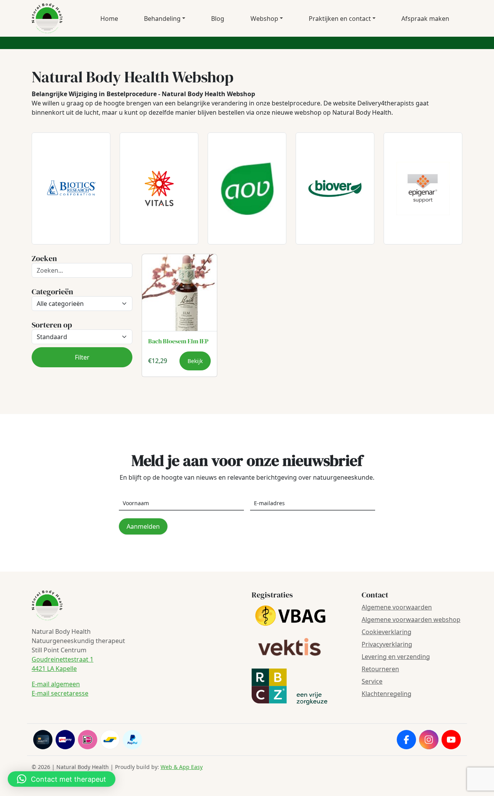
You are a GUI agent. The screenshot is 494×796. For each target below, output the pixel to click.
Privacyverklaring (387, 644)
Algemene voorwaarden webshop (411, 619)
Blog (217, 18)
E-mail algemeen (56, 684)
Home (109, 18)
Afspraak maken (425, 18)
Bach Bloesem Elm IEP (178, 341)
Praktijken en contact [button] (340, 18)
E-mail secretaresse (60, 693)
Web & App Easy (182, 767)
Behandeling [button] (162, 18)
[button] (61, 779)
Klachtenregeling (386, 693)
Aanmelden (143, 526)
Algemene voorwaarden (397, 607)
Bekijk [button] (195, 361)
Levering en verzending (396, 656)
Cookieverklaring (386, 632)
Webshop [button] (264, 18)
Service (372, 681)
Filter (82, 357)
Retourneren (380, 669)
